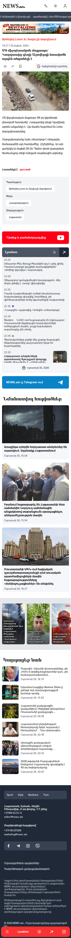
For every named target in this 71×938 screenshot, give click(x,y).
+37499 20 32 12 (13, 813)
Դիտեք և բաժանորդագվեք (26, 237)
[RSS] (54, 252)
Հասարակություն (18, 203)
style (20, 794)
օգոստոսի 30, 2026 (38, 367)
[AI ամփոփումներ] (64, 252)
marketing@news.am (15, 834)
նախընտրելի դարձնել (54, 66)
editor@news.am (13, 817)
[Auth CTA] (65, 6)
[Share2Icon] (13, 66)
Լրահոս (23, 931)
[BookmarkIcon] (20, 66)
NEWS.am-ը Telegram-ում (24, 382)
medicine (33, 794)
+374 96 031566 (12, 830)
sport (10, 794)
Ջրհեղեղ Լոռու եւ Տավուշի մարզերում (29, 39)
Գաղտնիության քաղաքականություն (27, 869)
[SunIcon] (55, 6)
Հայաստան (15, 217)
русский (25, 169)
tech (46, 794)
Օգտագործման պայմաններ (21, 863)
